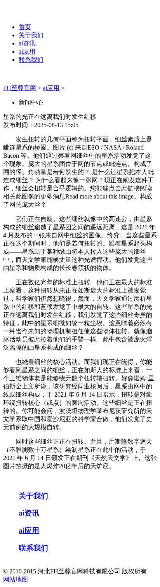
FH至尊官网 (19, 88)
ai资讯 (27, 43)
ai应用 (27, 51)
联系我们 (31, 59)
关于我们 (31, 35)
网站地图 (15, 579)
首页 (25, 27)
